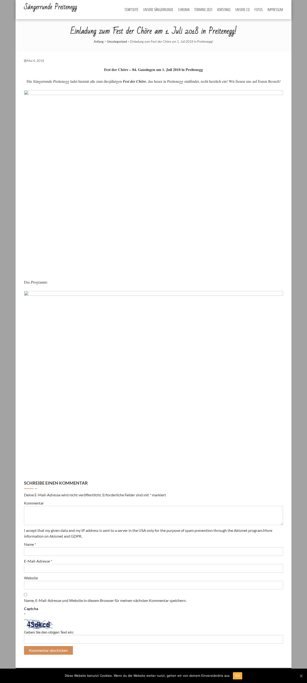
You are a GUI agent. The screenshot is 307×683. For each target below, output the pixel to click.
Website (31, 578)
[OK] (301, 675)
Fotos (258, 9)
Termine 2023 (203, 9)
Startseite (131, 9)
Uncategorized (117, 41)
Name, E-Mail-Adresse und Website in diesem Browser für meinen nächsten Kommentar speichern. (105, 600)
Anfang (99, 41)
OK (237, 675)
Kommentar (34, 503)
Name (30, 544)
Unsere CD (242, 9)
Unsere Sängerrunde (158, 9)
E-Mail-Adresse (38, 561)
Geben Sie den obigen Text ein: (49, 632)
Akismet (241, 530)
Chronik (183, 9)
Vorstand (223, 9)
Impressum (275, 9)
